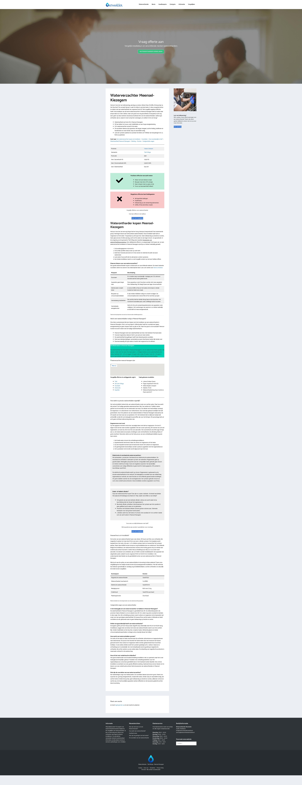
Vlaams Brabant (148, 148)
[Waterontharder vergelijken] (114, 4)
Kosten (139, 141)
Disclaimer (152, 768)
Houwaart (117, 386)
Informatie (182, 4)
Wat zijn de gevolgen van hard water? (139, 735)
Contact (140, 768)
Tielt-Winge (147, 152)
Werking (133, 141)
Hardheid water (133, 733)
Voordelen (144, 139)
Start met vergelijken (137, 218)
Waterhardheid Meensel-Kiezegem (120, 141)
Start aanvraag (178, 127)
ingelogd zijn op (119, 705)
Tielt (116, 381)
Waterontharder (144, 4)
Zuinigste (172, 4)
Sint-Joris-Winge (119, 383)
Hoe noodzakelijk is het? (156, 139)
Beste (153, 4)
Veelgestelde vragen (148, 141)
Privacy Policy (160, 768)
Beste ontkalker (158, 268)
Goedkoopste (162, 4)
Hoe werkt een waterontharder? (137, 731)
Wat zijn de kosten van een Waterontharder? (136, 728)
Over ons (146, 768)
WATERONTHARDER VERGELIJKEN (151, 51)
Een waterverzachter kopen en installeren (128, 139)
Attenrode (117, 388)
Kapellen (117, 390)
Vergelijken (191, 4)
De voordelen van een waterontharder (139, 738)
